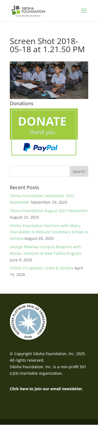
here (24, 388)
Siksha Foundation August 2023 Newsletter (49, 210)
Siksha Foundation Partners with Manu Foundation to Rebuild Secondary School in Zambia (49, 232)
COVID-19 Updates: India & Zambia (41, 268)
